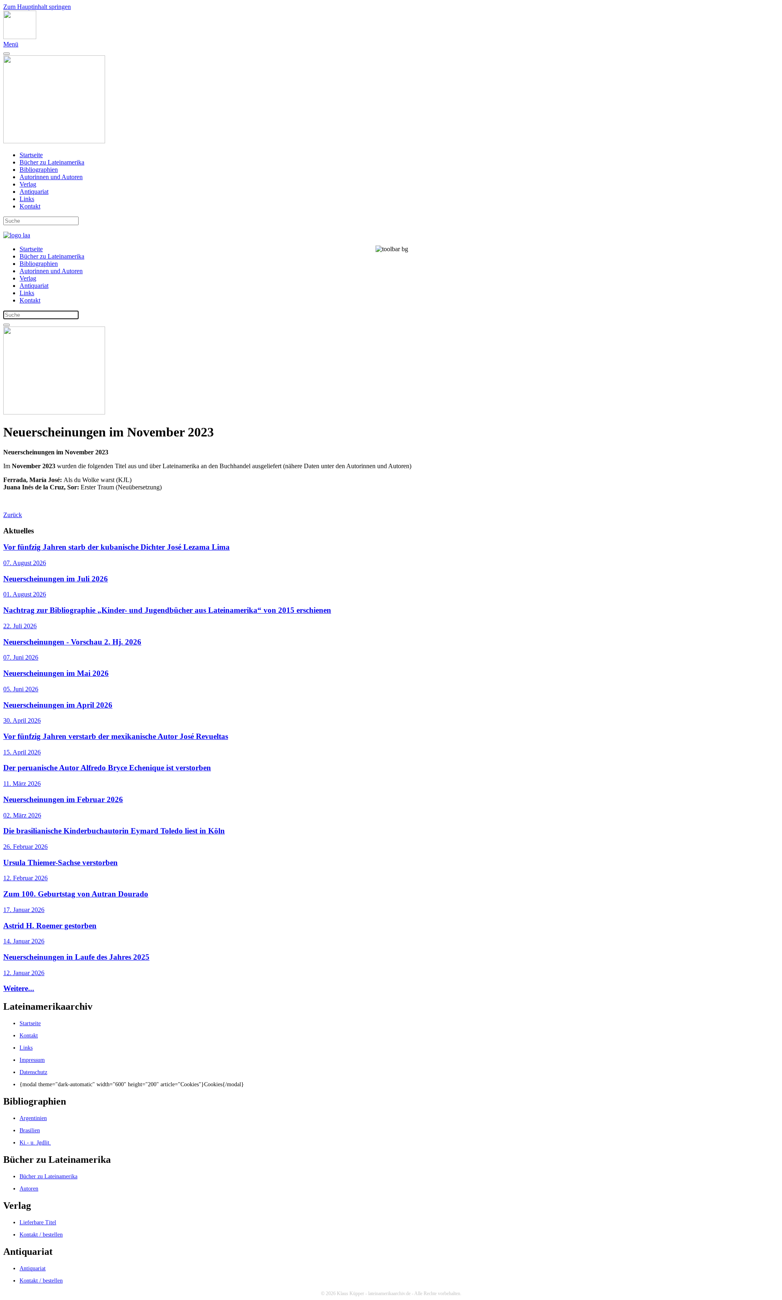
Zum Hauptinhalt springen (37, 6)
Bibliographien (39, 169)
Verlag (28, 184)
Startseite (31, 154)
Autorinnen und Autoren (51, 176)
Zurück (12, 514)
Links (27, 198)
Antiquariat (34, 191)
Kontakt (30, 206)
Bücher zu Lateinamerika (52, 162)
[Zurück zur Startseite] (19, 36)
